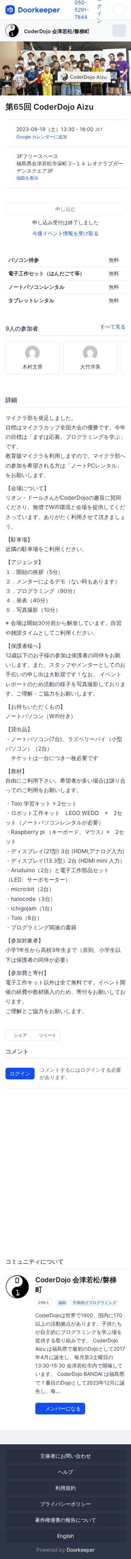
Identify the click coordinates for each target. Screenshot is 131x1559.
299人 (43, 1302)
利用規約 (65, 1488)
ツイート (47, 1035)
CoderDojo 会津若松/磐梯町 (57, 31)
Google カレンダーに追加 (41, 136)
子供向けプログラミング (94, 1302)
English (65, 1536)
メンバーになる (62, 1408)
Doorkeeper (81, 1550)
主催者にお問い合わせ (65, 1456)
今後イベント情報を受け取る (65, 233)
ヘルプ (65, 1472)
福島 (62, 1302)
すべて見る (113, 326)
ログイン (20, 1073)
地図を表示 (27, 178)
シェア (20, 1035)
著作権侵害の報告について (65, 1520)
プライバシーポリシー (65, 1504)
